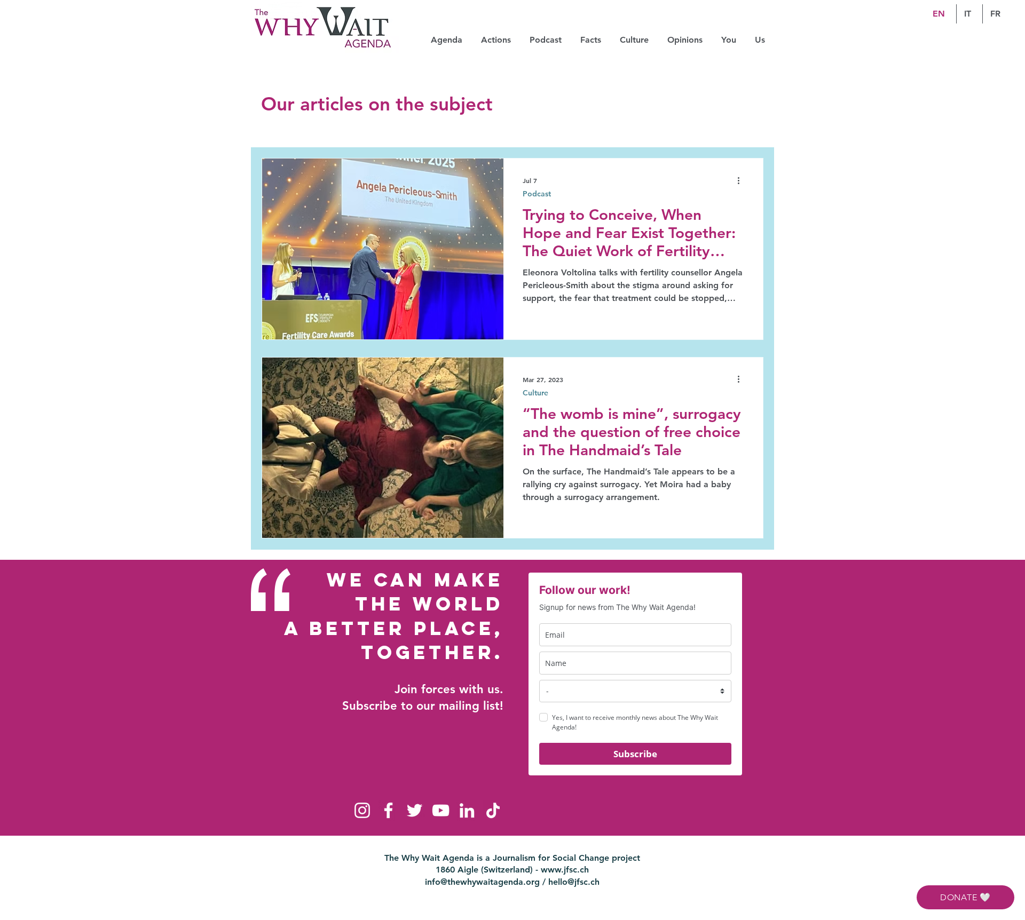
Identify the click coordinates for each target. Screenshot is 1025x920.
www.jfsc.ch (565, 870)
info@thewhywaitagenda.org (482, 882)
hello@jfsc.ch (574, 882)
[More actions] (742, 180)
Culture (535, 393)
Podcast (537, 194)
